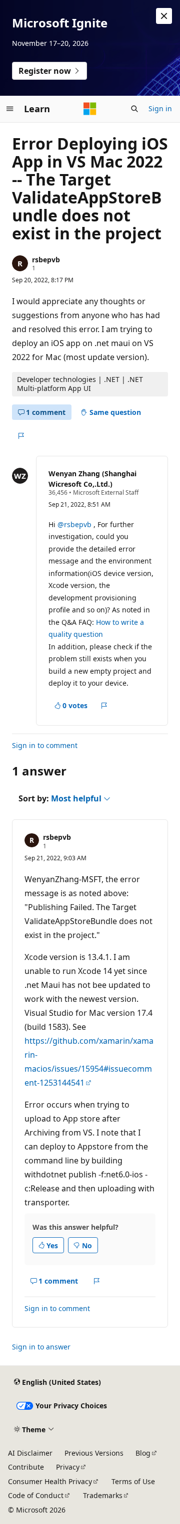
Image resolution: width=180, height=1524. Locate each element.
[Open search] (134, 109)
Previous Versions (94, 1453)
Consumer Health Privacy (50, 1481)
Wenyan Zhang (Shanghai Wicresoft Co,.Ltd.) (92, 479)
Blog (143, 1453)
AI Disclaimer (30, 1453)
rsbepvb (46, 259)
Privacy (68, 1467)
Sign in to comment (45, 745)
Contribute (26, 1467)
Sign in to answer (41, 1346)
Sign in (160, 108)
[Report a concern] (21, 436)
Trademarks (102, 1495)
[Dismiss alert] (164, 16)
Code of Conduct (36, 1495)
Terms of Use (133, 1481)
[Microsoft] (90, 108)
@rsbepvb (76, 524)
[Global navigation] (10, 109)
